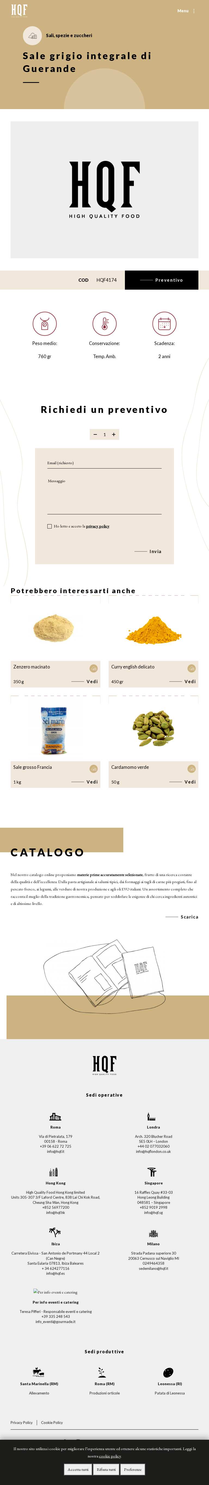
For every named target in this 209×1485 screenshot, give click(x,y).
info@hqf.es (55, 1273)
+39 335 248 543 (55, 1316)
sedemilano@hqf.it (153, 1268)
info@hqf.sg (153, 1212)
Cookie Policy (52, 1422)
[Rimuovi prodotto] (95, 434)
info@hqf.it (55, 1151)
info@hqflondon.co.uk (153, 1151)
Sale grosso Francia (32, 767)
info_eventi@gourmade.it (55, 1321)
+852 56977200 (55, 1207)
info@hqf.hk (55, 1212)
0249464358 (153, 1263)
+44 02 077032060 (153, 1146)
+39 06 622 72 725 (55, 1146)
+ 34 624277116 (55, 1268)
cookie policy (110, 1456)
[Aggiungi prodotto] (113, 434)
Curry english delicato (133, 666)
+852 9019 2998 (153, 1207)
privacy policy (97, 526)
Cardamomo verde (130, 767)
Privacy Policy (22, 1422)
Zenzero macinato (31, 666)
